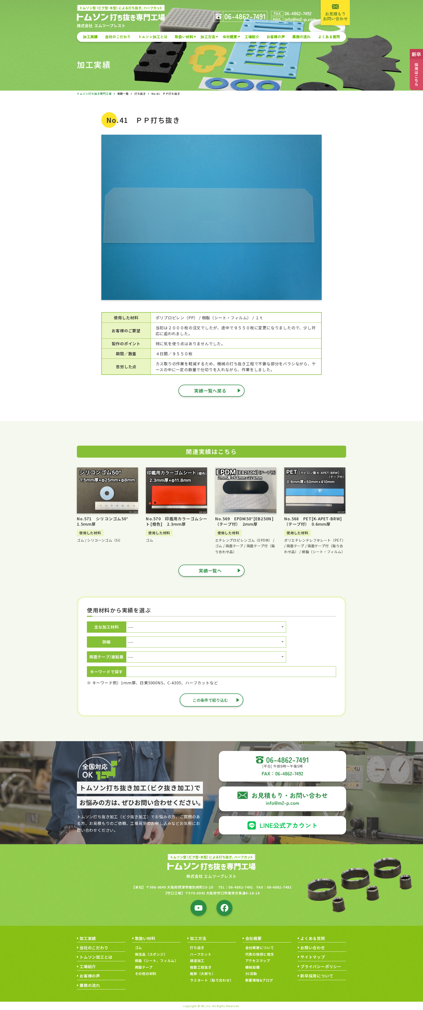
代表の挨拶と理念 (259, 954)
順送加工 (197, 960)
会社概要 (230, 36)
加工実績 (90, 36)
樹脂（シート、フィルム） (156, 960)
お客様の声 (276, 36)
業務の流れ (301, 36)
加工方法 (207, 36)
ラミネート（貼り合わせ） (212, 980)
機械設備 (252, 967)
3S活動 (251, 973)
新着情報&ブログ (259, 980)
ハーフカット (201, 954)
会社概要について (259, 947)
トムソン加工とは (152, 36)
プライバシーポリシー (320, 966)
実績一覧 (123, 93)
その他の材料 (146, 973)
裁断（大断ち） (202, 973)
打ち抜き (140, 93)
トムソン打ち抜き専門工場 (94, 93)
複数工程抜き (201, 967)
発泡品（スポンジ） (151, 954)
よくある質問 (329, 36)
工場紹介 (252, 36)
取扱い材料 (184, 36)
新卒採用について (316, 976)
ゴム (138, 947)
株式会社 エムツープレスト (211, 876)
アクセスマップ (257, 960)
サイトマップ (312, 957)
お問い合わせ (312, 948)
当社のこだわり (118, 36)
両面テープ (144, 967)
